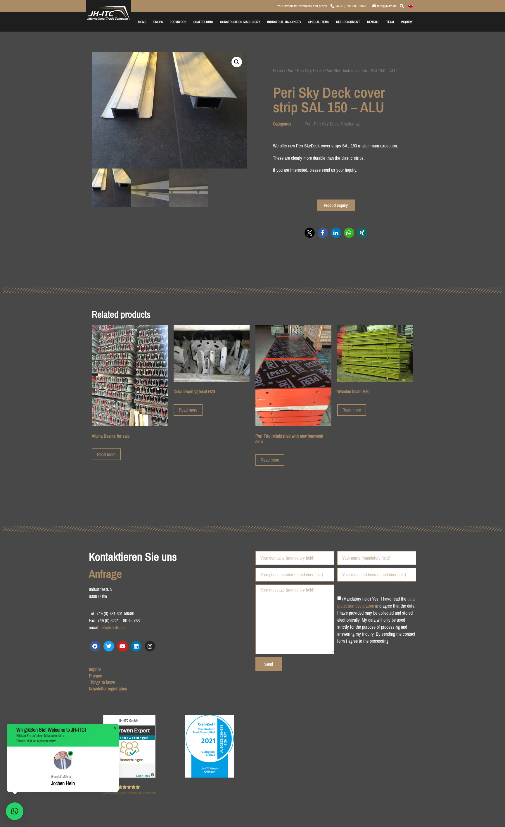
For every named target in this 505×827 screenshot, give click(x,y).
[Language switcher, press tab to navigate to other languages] (410, 6)
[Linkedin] (136, 646)
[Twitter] (108, 646)
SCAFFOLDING (203, 22)
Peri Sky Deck (309, 70)
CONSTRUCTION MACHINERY (240, 22)
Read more (106, 454)
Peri (289, 70)
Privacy (95, 676)
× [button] (115, 728)
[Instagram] (150, 646)
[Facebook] (95, 646)
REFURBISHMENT (348, 22)
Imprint (95, 669)
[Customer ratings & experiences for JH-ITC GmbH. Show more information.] (129, 776)
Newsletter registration (108, 688)
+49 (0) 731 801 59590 (350, 6)
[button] (236, 62)
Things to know (102, 682)
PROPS (158, 22)
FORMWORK (178, 22)
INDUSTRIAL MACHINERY (284, 22)
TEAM (390, 22)
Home (278, 70)
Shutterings (351, 124)
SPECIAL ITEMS (318, 22)
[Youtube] (122, 646)
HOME (142, 22)
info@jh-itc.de (386, 6)
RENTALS (373, 22)
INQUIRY (407, 22)
